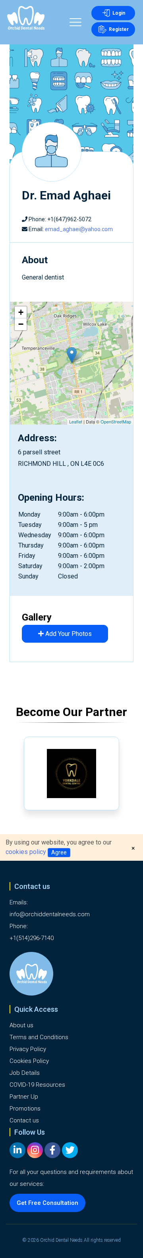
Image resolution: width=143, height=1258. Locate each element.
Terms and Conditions (39, 1037)
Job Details (25, 1072)
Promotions (25, 1108)
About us (21, 1025)
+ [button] (20, 312)
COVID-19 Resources (37, 1084)
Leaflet (75, 421)
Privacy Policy (28, 1049)
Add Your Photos (68, 634)
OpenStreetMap (115, 421)
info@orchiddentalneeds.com (50, 914)
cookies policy (26, 852)
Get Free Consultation (47, 1202)
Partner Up (24, 1096)
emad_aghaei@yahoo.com (79, 229)
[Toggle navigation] (75, 23)
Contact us (24, 1120)
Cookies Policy (29, 1061)
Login (118, 13)
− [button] (20, 324)
